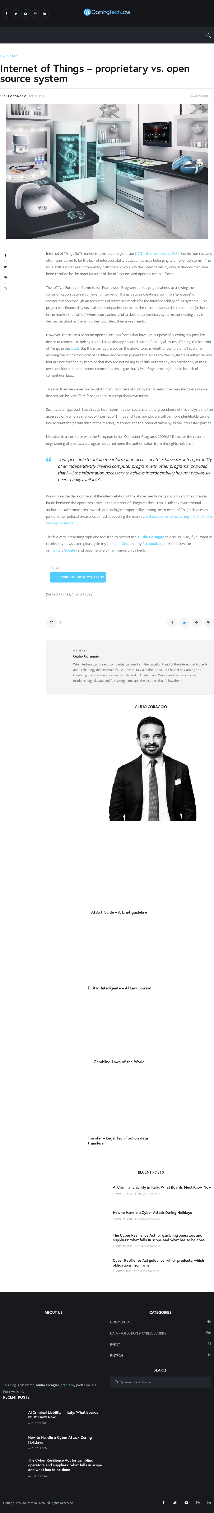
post (74, 348)
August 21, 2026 (122, 1193)
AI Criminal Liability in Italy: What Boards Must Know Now (162, 1187)
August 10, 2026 (122, 1246)
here (64, 1385)
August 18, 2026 (122, 1218)
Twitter (56, 550)
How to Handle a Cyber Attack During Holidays (152, 1212)
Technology (9, 55)
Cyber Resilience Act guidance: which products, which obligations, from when (158, 1262)
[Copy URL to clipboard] (5, 288)
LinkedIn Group (119, 543)
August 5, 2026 (122, 1271)
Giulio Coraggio (151, 536)
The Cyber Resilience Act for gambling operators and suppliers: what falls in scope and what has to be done (159, 1237)
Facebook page (155, 543)
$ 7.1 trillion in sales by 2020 (157, 253)
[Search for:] (160, 1381)
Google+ (70, 550)
